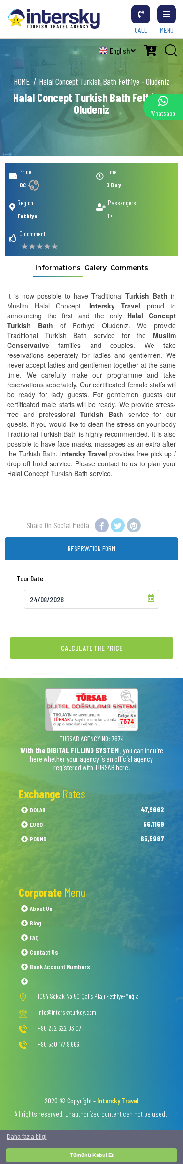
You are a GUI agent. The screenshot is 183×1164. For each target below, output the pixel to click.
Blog (35, 923)
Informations (58, 267)
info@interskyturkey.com (67, 1012)
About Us (41, 908)
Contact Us (44, 952)
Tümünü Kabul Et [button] (92, 1155)
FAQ (34, 937)
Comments (129, 267)
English (120, 50)
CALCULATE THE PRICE (91, 647)
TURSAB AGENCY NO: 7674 (92, 738)
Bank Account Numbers (60, 967)
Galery (95, 267)
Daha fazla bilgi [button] (26, 1136)
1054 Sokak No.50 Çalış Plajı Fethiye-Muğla (88, 996)
